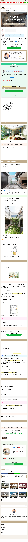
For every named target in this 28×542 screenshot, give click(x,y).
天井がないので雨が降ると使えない (7, 115)
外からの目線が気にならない (6, 109)
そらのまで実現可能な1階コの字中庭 (7, 105)
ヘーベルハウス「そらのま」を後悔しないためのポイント (10, 114)
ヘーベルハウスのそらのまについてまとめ (8, 117)
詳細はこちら (25, 2)
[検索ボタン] (25, 1)
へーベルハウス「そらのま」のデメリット (8, 111)
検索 (26, 505)
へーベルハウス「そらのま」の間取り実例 (8, 103)
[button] (4, 473)
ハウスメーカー (3, 8)
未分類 (3, 532)
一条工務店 (3, 527)
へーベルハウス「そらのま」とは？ (7, 102)
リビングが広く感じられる (6, 110)
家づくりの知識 (4, 530)
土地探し (3, 529)
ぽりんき (16, 41)
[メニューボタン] (27, 1)
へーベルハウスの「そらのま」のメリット (8, 106)
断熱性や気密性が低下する (6, 112)
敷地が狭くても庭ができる (6, 107)
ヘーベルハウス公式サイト (6, 190)
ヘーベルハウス (7, 8)
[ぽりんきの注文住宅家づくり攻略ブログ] (2, 1)
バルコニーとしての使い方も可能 (7, 108)
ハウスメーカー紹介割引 (13, 77)
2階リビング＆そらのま (6, 104)
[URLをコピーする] (23, 473)
